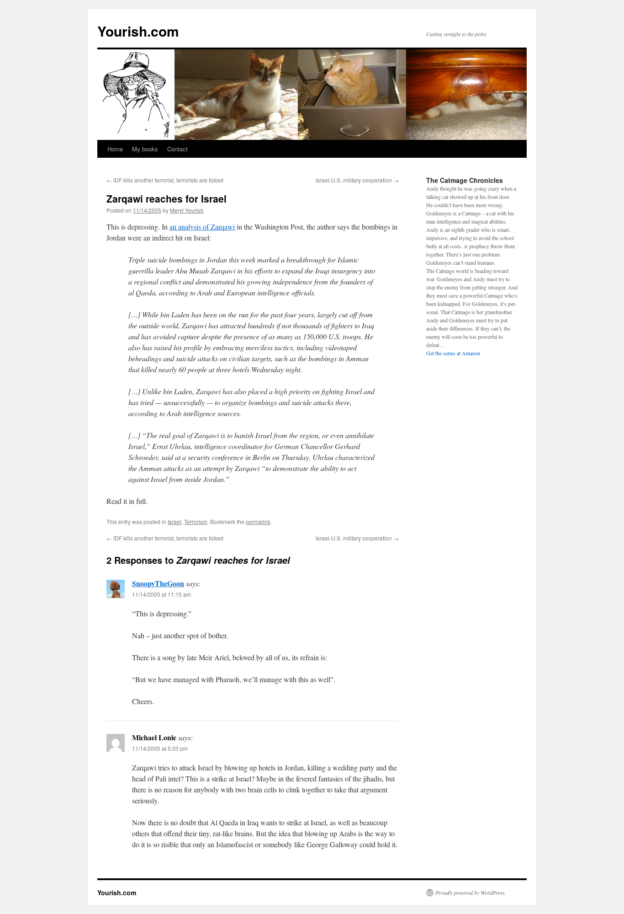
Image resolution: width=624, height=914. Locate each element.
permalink (258, 521)
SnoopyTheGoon (158, 583)
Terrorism (195, 521)
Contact (177, 148)
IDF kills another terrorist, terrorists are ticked (164, 180)
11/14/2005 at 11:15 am (161, 594)
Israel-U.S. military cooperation (357, 180)
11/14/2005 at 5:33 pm (160, 748)
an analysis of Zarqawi (202, 226)
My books (145, 148)
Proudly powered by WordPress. (470, 892)
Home (115, 148)
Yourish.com (138, 31)
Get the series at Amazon (453, 353)
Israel (174, 521)
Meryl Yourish (187, 210)
